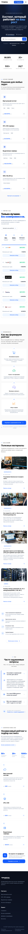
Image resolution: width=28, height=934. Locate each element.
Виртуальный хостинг (15, 43)
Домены (19, 34)
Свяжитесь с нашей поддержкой (15, 712)
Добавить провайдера (6, 916)
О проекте (3, 910)
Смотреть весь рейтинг (8, 228)
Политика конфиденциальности (6, 930)
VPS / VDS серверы (5, 897)
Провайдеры (10, 34)
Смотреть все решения (13, 195)
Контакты (3, 918)
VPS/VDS (23, 43)
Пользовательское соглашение (19, 930)
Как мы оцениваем (5, 913)
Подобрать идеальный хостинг (13, 422)
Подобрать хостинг (13, 861)
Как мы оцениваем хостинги (7, 744)
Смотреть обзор (14, 255)
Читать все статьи (13, 641)
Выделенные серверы (6, 899)
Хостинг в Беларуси (6, 902)
